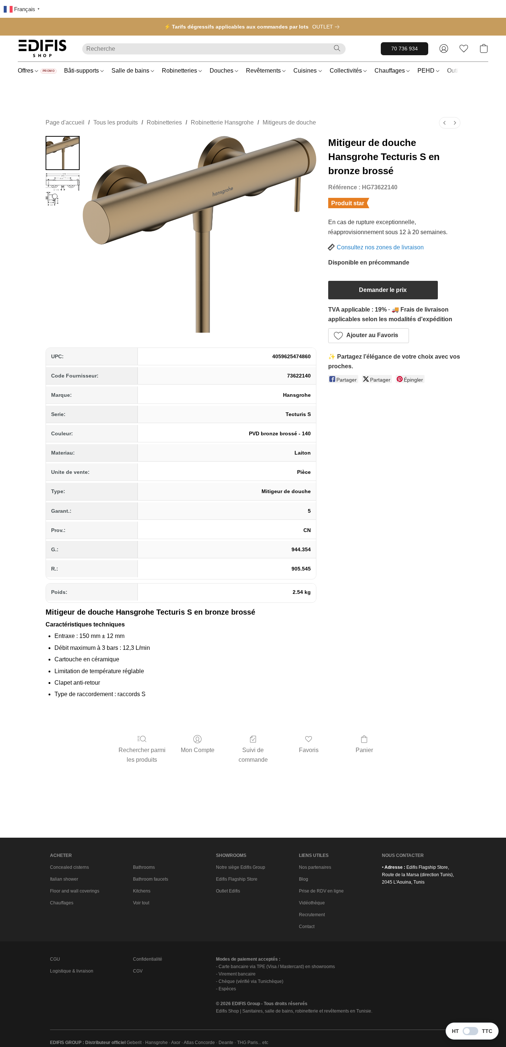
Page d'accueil (65, 122)
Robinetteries (180, 70)
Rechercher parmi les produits (142, 755)
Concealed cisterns (69, 867)
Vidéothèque (312, 902)
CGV (138, 971)
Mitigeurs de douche (289, 122)
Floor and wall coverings (74, 891)
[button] (42, 48)
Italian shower (64, 879)
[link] (327, 26)
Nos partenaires (315, 867)
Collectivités (346, 70)
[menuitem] (444, 122)
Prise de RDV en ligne (321, 891)
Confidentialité (147, 959)
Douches (222, 70)
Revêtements (264, 70)
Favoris (309, 750)
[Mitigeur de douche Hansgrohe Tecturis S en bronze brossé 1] (63, 190)
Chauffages (390, 70)
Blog (303, 879)
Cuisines (305, 70)
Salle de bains (131, 70)
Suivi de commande (253, 755)
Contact (306, 926)
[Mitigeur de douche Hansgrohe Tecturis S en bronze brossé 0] (63, 153)
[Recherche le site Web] (337, 48)
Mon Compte (197, 750)
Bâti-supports (82, 70)
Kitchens (141, 891)
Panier (364, 750)
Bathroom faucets (150, 879)
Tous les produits (115, 122)
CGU (55, 959)
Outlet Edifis (228, 891)
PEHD (426, 70)
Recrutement (312, 914)
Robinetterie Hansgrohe (222, 122)
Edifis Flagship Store (236, 879)
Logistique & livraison (71, 971)
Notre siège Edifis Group (240, 867)
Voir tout (141, 902)
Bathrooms (144, 867)
